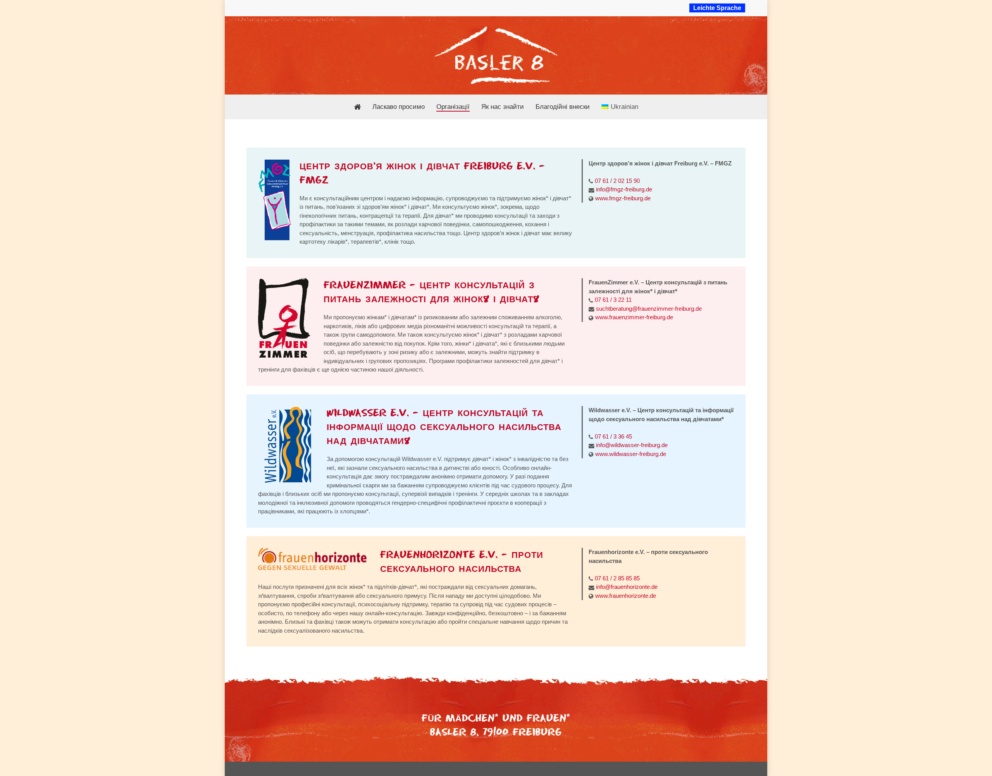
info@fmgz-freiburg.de (624, 189)
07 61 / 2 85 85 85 (617, 578)
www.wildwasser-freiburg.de (630, 454)
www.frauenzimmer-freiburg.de (634, 317)
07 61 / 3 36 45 (613, 436)
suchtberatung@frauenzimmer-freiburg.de (649, 308)
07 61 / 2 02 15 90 (617, 180)
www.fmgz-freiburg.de (623, 198)
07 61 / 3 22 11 (613, 299)
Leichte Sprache (717, 8)
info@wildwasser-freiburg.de (632, 445)
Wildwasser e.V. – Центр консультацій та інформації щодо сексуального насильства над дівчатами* (444, 427)
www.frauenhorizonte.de (625, 595)
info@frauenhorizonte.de (627, 586)
